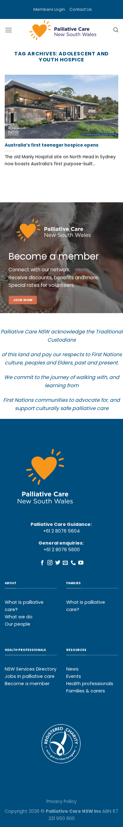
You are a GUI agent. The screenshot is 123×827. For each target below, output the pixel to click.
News (72, 669)
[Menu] (8, 30)
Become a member (27, 683)
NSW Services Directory (30, 669)
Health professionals (89, 683)
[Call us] (73, 563)
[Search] (115, 30)
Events (73, 676)
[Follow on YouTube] (80, 563)
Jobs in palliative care (30, 676)
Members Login (49, 9)
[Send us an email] (65, 563)
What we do (18, 617)
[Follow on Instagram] (49, 563)
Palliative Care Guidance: (61, 524)
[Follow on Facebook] (42, 563)
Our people (17, 624)
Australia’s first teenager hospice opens (51, 145)
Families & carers (85, 691)
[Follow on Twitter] (57, 563)
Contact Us (80, 9)
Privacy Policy (61, 801)
